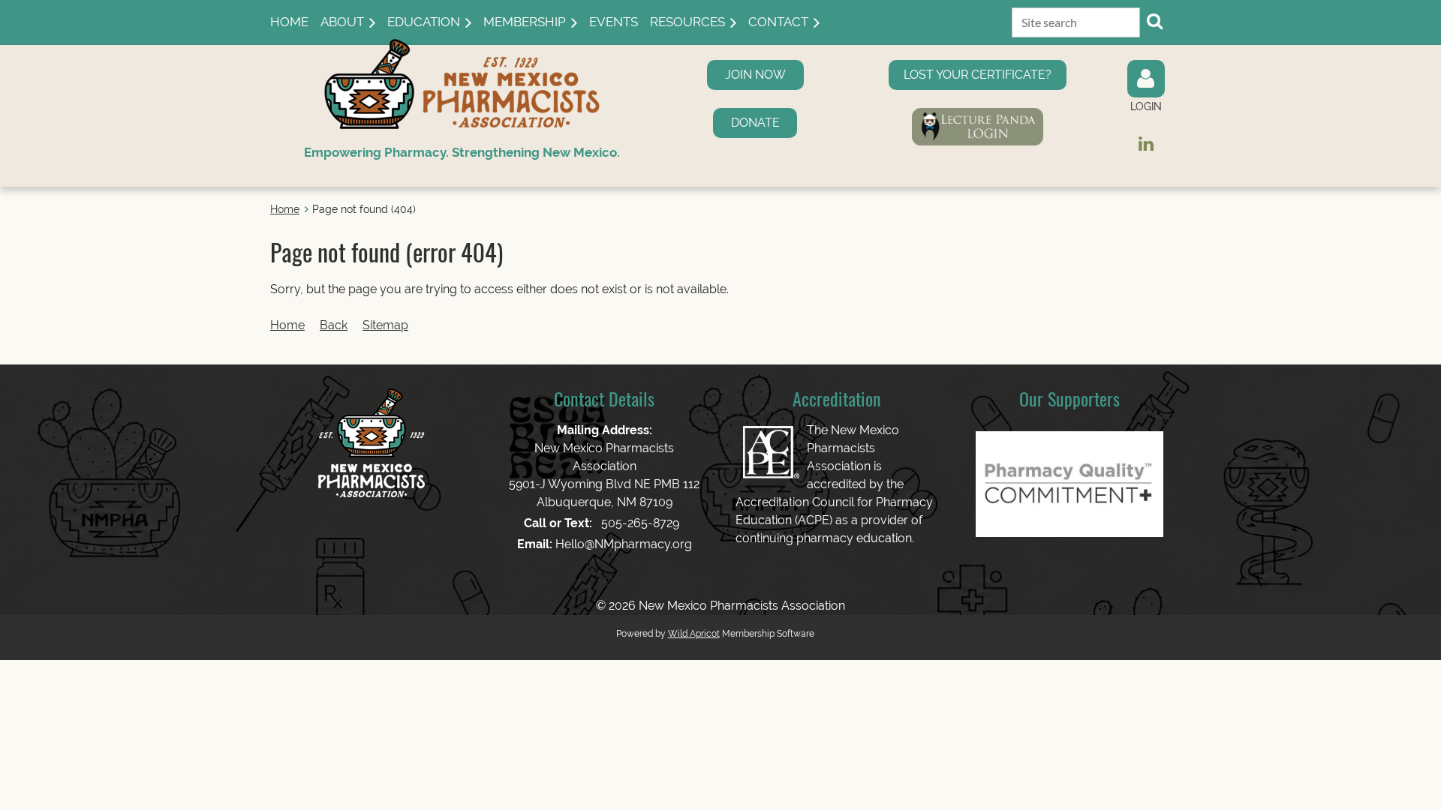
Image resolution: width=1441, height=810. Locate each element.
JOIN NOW (755, 75)
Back (333, 325)
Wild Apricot (694, 633)
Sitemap (385, 325)
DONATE (755, 123)
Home (284, 209)
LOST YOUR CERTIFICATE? (977, 75)
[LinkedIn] (1145, 143)
